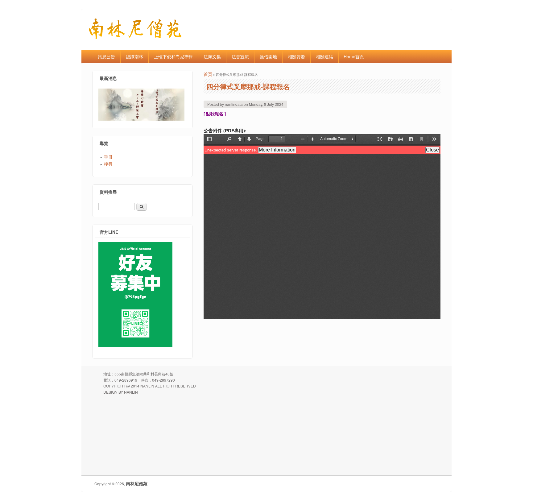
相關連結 (324, 56)
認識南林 (134, 56)
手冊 (108, 157)
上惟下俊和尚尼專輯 (173, 56)
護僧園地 (268, 56)
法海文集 (212, 56)
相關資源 (296, 56)
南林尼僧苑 (136, 483)
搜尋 (108, 164)
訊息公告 (106, 56)
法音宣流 (240, 56)
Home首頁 (354, 56)
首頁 (208, 74)
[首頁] (135, 37)
